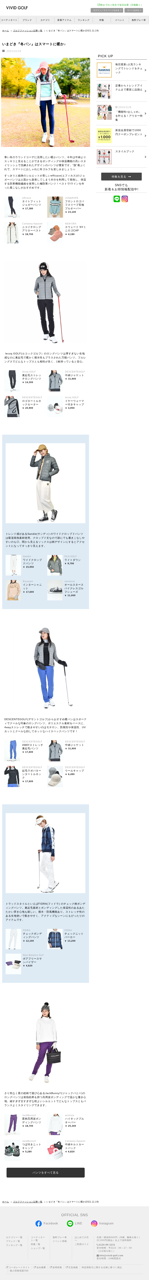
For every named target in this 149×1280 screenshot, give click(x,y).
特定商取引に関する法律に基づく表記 (102, 1267)
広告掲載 (73, 1267)
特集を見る (119, 176)
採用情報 (57, 1267)
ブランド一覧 (13, 1241)
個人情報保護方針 (19, 1270)
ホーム (5, 30)
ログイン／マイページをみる (106, 10)
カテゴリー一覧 (14, 1237)
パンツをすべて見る (46, 1172)
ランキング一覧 (14, 1245)
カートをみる (133, 10)
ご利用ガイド (82, 1244)
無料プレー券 (60, 1237)
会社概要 (41, 1267)
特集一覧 (35, 1244)
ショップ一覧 (38, 1248)
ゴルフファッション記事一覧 (28, 30)
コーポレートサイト (19, 1267)
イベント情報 (60, 1241)
